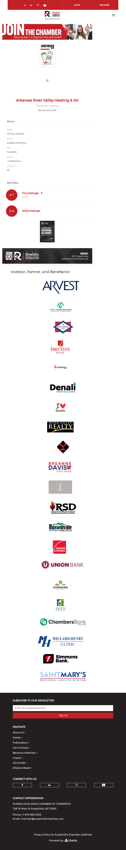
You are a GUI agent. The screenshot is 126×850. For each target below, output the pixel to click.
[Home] (52, 15)
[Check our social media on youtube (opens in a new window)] (45, 5)
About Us (18, 732)
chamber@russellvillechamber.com (42, 818)
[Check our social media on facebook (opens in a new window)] (25, 5)
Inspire (17, 757)
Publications (20, 742)
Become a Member (24, 752)
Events (17, 737)
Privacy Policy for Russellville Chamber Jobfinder (63, 834)
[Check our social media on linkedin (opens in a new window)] (32, 5)
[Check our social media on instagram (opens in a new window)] (38, 5)
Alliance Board (21, 767)
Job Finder (19, 762)
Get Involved (20, 747)
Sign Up (63, 715)
